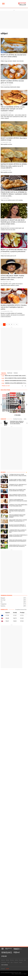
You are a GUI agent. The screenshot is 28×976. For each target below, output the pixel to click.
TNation (25, 973)
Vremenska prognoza (6, 595)
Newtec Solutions (18, 973)
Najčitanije (9, 372)
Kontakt (7, 968)
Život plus (12, 960)
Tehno (8, 962)
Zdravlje (7, 960)
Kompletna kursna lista (20, 609)
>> (16, 324)
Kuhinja (16, 960)
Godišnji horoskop (17, 419)
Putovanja (21, 960)
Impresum (3, 968)
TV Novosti (16, 962)
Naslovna (3, 960)
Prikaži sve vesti (6, 385)
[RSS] (26, 472)
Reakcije (16, 372)
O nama (20, 962)
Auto (12, 962)
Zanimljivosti (3, 962)
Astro (25, 419)
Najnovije (3, 372)
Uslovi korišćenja (4, 964)
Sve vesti (3, 472)
